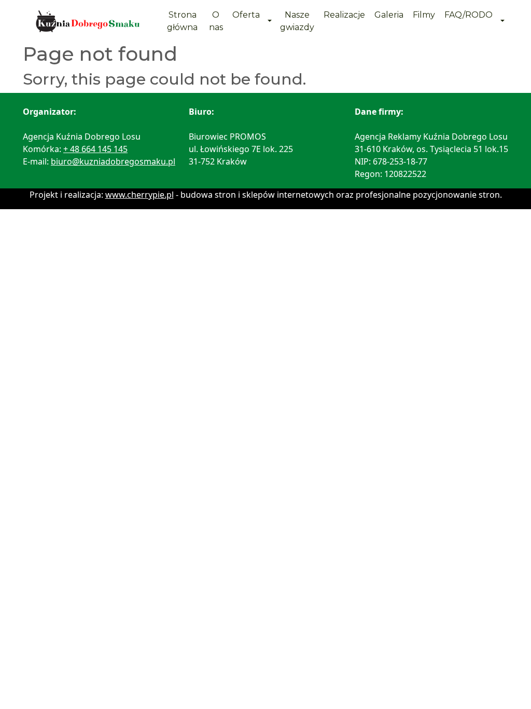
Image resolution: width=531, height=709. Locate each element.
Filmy (424, 15)
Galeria (388, 15)
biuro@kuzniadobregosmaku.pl (113, 161)
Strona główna (182, 21)
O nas (216, 21)
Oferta (246, 15)
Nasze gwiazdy (297, 21)
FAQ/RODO (468, 15)
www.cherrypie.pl (139, 194)
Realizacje (344, 15)
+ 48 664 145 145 (95, 149)
